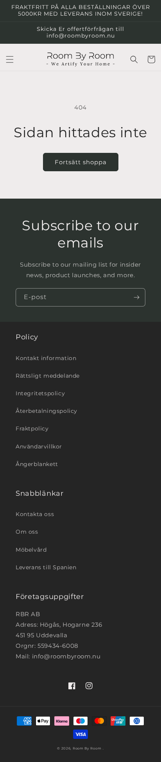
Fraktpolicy (32, 428)
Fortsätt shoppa (81, 162)
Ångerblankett (37, 464)
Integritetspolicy (40, 393)
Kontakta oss (35, 514)
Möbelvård (31, 549)
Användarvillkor (39, 446)
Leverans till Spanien (46, 567)
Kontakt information (46, 358)
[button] (9, 59)
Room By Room (87, 748)
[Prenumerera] (136, 297)
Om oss (27, 531)
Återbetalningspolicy (46, 410)
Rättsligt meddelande (48, 375)
